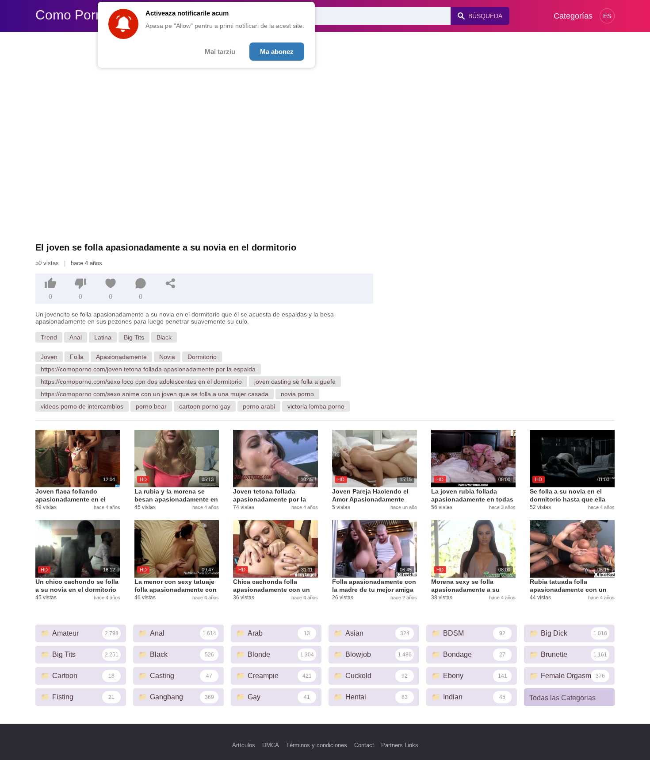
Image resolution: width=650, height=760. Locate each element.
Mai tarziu (220, 51)
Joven (49, 356)
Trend (49, 337)
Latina (102, 337)
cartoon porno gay (204, 406)
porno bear (151, 406)
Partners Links (399, 745)
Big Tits (134, 337)
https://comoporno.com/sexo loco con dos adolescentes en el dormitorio (141, 381)
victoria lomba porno (315, 406)
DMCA (270, 745)
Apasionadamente (121, 356)
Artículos (243, 745)
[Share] (170, 283)
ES (607, 15)
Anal (75, 337)
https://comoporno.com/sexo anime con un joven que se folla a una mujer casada (154, 393)
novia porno (297, 393)
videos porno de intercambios (82, 406)
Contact (364, 745)
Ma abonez (277, 51)
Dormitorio (202, 356)
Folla (77, 356)
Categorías (573, 16)
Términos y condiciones (316, 745)
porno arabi (259, 406)
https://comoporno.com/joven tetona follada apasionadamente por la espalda (148, 369)
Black (164, 337)
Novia (167, 356)
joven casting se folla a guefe (295, 381)
